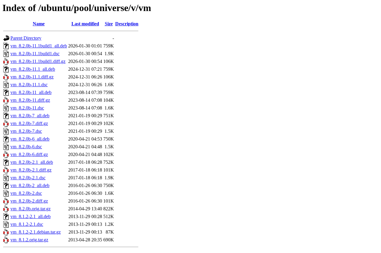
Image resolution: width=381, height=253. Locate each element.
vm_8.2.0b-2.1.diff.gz (30, 169)
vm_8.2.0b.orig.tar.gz (30, 208)
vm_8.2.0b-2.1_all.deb (31, 162)
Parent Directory (25, 38)
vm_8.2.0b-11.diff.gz (30, 100)
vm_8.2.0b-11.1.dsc (29, 84)
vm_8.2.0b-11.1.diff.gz (32, 76)
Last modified (85, 23)
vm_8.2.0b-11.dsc (27, 107)
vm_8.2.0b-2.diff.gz (29, 200)
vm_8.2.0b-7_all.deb (29, 115)
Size (109, 23)
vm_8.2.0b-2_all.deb (29, 185)
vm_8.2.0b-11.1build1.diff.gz (37, 61)
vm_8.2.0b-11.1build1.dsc (35, 53)
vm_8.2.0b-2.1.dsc (28, 177)
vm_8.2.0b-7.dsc (26, 131)
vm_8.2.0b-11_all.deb (30, 92)
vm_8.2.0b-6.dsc (26, 146)
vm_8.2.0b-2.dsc (26, 193)
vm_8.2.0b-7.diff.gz (29, 123)
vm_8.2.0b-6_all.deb (29, 138)
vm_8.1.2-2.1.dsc (26, 224)
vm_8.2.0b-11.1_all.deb (32, 69)
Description (126, 23)
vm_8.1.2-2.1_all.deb (30, 216)
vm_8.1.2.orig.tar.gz (29, 239)
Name (39, 23)
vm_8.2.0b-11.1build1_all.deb (38, 45)
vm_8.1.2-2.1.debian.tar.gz (35, 232)
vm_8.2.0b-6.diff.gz (29, 154)
